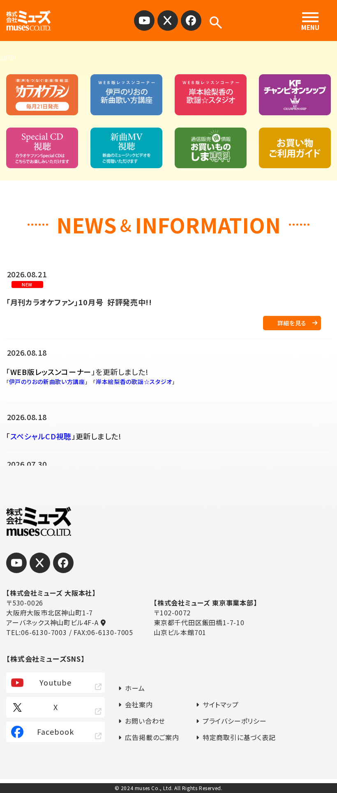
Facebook (55, 731)
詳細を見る (292, 323)
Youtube (55, 682)
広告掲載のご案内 (152, 737)
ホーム (135, 688)
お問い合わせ (145, 721)
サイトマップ (221, 704)
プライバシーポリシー (235, 721)
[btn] (144, 20)
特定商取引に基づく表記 (239, 737)
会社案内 (138, 704)
